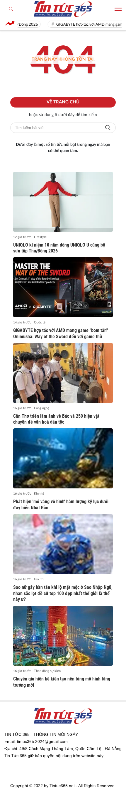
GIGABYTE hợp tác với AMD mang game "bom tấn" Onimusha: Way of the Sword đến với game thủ (60, 333)
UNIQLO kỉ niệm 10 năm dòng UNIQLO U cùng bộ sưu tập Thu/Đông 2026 (59, 248)
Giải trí (39, 579)
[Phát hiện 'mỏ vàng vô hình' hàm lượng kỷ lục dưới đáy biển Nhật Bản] (63, 458)
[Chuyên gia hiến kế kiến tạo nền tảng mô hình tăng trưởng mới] (63, 636)
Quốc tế (39, 322)
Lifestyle (40, 237)
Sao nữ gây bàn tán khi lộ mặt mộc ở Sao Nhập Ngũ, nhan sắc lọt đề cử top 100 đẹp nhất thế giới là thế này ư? (63, 593)
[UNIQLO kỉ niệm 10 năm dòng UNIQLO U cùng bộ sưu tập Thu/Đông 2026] (63, 202)
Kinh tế (39, 493)
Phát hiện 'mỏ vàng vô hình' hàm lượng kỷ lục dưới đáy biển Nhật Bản (60, 505)
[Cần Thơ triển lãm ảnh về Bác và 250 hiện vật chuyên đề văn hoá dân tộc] (63, 373)
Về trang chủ (63, 102)
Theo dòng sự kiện (47, 671)
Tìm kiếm (108, 128)
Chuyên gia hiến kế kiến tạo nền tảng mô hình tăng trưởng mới (61, 682)
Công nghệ (41, 408)
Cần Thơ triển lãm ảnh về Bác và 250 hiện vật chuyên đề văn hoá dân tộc (56, 419)
